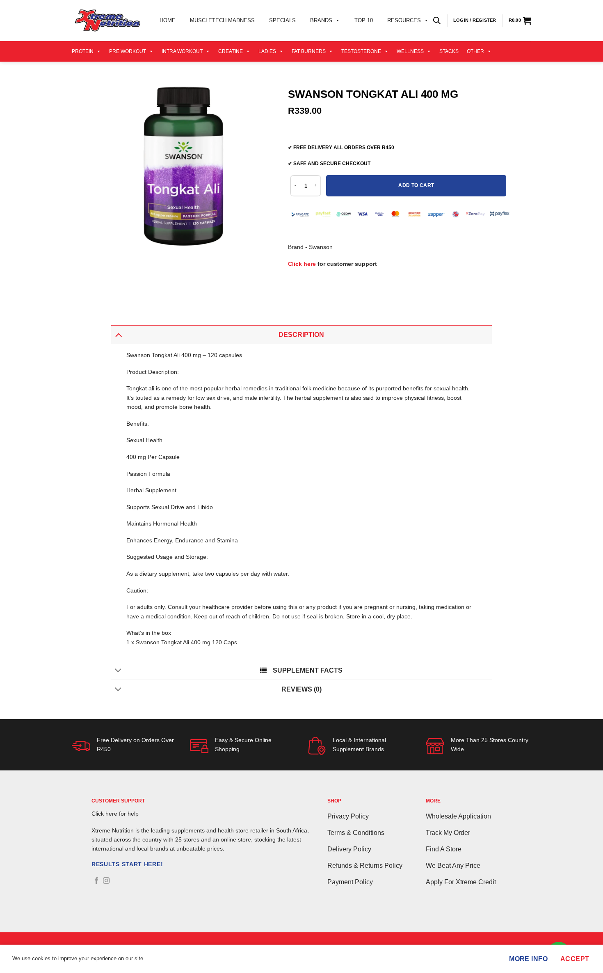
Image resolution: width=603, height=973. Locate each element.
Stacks (449, 51)
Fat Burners (309, 51)
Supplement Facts (308, 670)
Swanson (321, 247)
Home (168, 20)
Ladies (267, 51)
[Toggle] (118, 335)
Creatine (230, 51)
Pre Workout (127, 51)
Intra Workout (182, 51)
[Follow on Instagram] (106, 881)
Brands (321, 20)
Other (475, 51)
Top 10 (363, 20)
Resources (404, 20)
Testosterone (361, 51)
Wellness (410, 51)
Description (301, 334)
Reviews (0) (301, 689)
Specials (282, 20)
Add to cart (416, 185)
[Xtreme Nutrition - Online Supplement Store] (107, 20)
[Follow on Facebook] (96, 881)
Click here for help (115, 813)
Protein (83, 51)
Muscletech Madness (222, 20)
